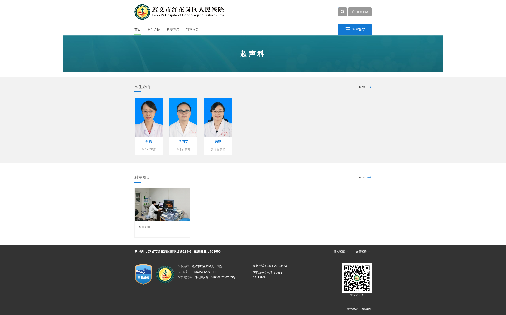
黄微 (218, 141)
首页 (137, 29)
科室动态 (173, 29)
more (362, 86)
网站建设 (352, 309)
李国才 (183, 141)
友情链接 (361, 251)
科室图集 (192, 29)
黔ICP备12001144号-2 (199, 271)
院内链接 (339, 251)
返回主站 (360, 12)
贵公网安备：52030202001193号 (207, 277)
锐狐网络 (366, 309)
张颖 (148, 141)
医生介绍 (153, 29)
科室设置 (355, 29)
